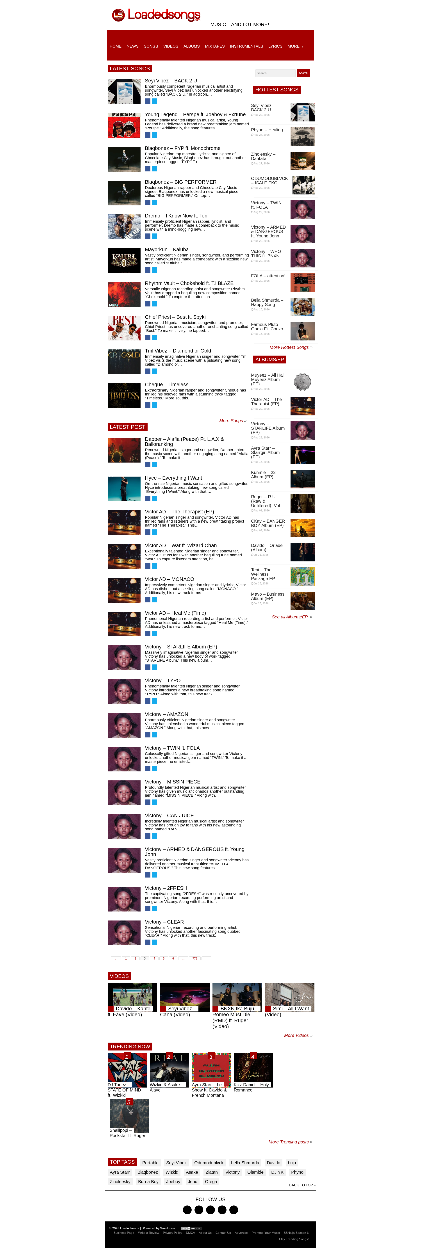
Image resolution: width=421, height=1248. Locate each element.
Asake (192, 1172)
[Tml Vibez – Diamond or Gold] (124, 361)
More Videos (298, 1035)
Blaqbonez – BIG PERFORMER (181, 182)
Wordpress (167, 1228)
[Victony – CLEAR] (124, 932)
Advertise (241, 1232)
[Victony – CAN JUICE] (124, 826)
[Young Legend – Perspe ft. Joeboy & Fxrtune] (124, 125)
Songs (151, 46)
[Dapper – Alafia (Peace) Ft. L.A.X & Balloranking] (124, 450)
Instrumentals (246, 46)
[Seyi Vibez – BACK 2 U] (124, 91)
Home (115, 46)
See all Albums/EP (290, 616)
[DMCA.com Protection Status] (191, 1228)
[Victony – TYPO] (124, 691)
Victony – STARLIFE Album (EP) (181, 647)
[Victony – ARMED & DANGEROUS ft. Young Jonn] (124, 860)
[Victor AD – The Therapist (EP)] (124, 522)
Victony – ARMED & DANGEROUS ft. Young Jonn (194, 851)
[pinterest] (233, 1209)
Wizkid (172, 1172)
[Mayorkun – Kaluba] (124, 260)
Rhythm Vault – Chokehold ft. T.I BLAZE (189, 283)
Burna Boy (148, 1181)
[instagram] (210, 1209)
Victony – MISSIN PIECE (172, 782)
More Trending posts (290, 1141)
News (133, 46)
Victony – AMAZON (166, 714)
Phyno (297, 1172)
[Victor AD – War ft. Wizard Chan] (124, 556)
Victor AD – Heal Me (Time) (175, 613)
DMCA (190, 1232)
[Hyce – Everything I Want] (124, 489)
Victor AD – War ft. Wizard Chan (181, 545)
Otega (211, 1181)
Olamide (255, 1172)
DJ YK (277, 1172)
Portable (150, 1162)
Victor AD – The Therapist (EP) (179, 512)
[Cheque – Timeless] (124, 395)
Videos (170, 46)
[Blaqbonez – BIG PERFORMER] (124, 193)
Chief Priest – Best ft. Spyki (175, 317)
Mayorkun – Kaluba (167, 249)
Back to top (301, 1185)
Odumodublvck (208, 1162)
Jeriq (192, 1181)
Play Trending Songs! (294, 1239)
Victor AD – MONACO (169, 579)
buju (292, 1162)
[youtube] (222, 1209)
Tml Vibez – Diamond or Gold (178, 351)
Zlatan (212, 1172)
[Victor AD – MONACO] (124, 590)
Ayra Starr (120, 1172)
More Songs (231, 420)
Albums (192, 46)
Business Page (124, 1232)
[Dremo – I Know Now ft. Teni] (124, 226)
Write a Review (148, 1232)
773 (195, 958)
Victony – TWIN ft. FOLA (172, 748)
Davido (273, 1162)
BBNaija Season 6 (296, 1232)
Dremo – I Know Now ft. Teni (177, 216)
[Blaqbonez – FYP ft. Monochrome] (124, 159)
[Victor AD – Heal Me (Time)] (124, 624)
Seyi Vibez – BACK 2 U (171, 81)
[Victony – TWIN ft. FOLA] (124, 759)
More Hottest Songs (289, 347)
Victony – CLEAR (164, 922)
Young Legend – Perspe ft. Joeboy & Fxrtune (195, 114)
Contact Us (223, 1232)
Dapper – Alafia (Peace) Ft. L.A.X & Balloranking (184, 441)
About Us (205, 1232)
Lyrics (275, 46)
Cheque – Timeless (167, 384)
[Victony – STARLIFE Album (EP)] (124, 657)
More (294, 46)
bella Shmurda (245, 1162)
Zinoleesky (120, 1181)
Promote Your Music (266, 1232)
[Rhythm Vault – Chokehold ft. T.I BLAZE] (124, 294)
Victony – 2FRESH (166, 888)
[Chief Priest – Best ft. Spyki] (124, 328)
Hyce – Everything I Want (173, 478)
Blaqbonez (147, 1172)
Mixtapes (215, 46)
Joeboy (173, 1181)
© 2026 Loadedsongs (124, 1228)
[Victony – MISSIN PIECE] (124, 792)
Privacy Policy (172, 1232)
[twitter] (198, 1209)
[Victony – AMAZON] (124, 725)
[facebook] (187, 1209)
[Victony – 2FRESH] (124, 899)
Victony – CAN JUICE (169, 815)
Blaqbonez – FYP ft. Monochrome (183, 148)
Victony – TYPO (163, 680)
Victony (232, 1172)
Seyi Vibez (176, 1162)
